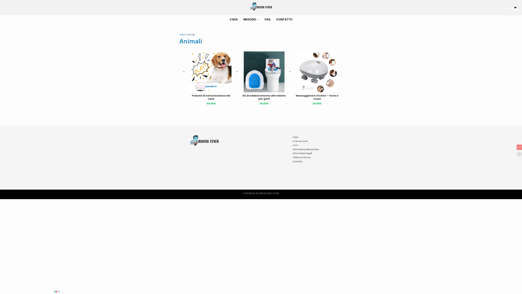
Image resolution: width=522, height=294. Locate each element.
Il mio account (300, 141)
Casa (182, 34)
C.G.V (295, 145)
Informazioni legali (302, 153)
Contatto (298, 161)
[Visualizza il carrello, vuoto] (515, 7)
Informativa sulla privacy (306, 149)
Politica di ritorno (302, 157)
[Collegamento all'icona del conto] (508, 7)
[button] (257, 19)
